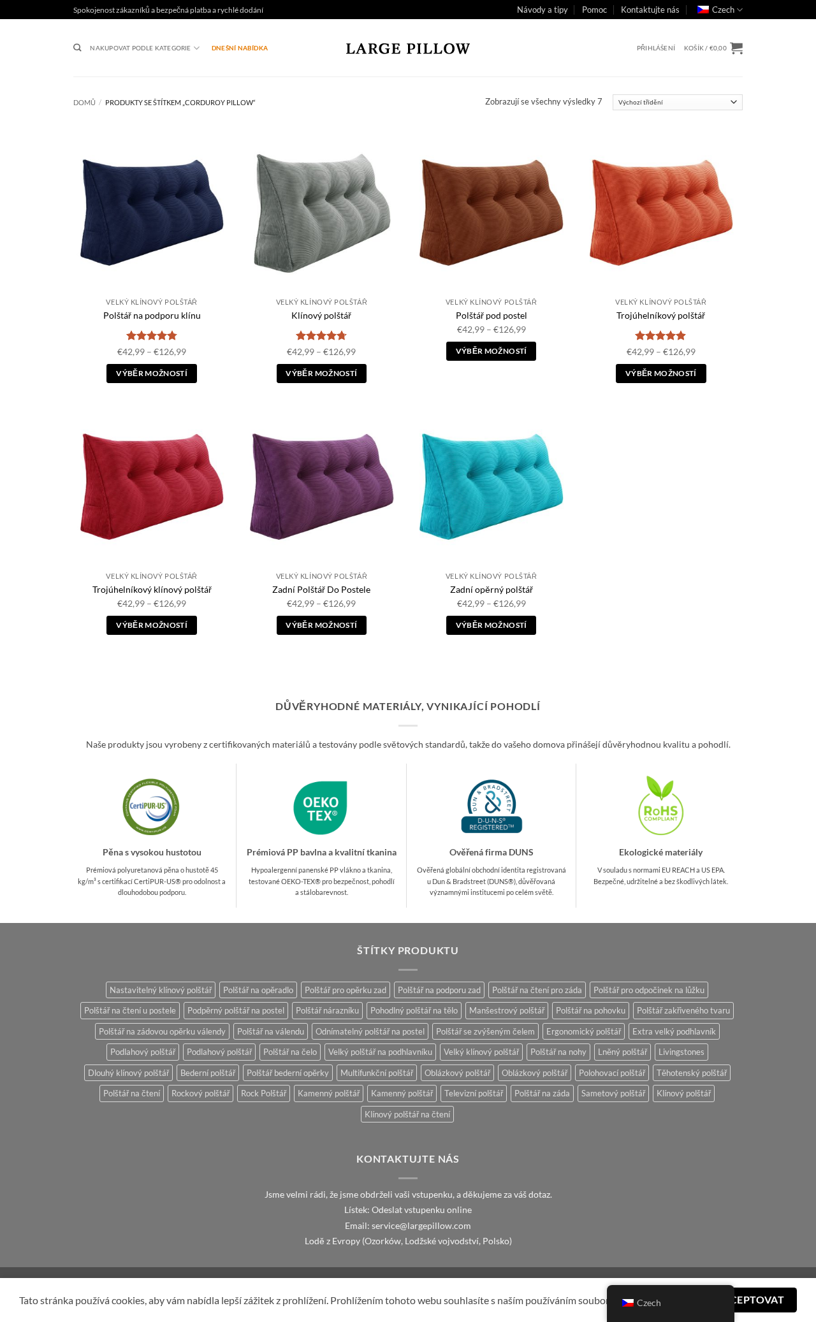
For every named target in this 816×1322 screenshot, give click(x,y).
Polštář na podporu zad (439, 990)
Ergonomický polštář (583, 1031)
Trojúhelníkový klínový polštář (152, 589)
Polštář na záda (542, 1093)
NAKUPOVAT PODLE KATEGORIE (140, 48)
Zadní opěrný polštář (491, 589)
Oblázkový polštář (457, 1073)
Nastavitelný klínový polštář (161, 990)
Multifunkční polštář (376, 1073)
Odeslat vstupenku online (422, 1210)
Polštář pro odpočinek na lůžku (649, 990)
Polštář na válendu (270, 1031)
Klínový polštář (321, 315)
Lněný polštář (622, 1052)
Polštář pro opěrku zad (345, 990)
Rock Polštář (263, 1093)
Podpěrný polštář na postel (235, 1010)
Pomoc (594, 9)
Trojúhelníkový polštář (660, 315)
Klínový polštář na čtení (407, 1114)
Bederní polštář (207, 1073)
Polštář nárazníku (327, 1010)
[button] (656, 48)
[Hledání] (77, 48)
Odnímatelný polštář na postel (370, 1031)
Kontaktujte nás (650, 9)
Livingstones (681, 1052)
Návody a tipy (542, 9)
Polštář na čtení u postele (130, 1010)
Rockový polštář (200, 1093)
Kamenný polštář (329, 1093)
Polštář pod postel (491, 315)
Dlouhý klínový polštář (128, 1073)
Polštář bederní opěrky (288, 1073)
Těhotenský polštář (692, 1073)
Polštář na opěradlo (258, 990)
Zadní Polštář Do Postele (321, 589)
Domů (84, 102)
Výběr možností (151, 373)
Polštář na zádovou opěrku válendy (162, 1031)
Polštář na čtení (131, 1093)
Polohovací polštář (612, 1073)
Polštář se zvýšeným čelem (485, 1031)
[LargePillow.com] (408, 48)
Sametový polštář (613, 1093)
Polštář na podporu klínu (152, 315)
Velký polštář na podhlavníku (380, 1052)
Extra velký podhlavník (674, 1031)
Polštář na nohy (558, 1052)
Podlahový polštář (142, 1052)
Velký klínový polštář (481, 1052)
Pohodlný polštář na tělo (414, 1010)
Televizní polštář (473, 1093)
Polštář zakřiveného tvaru (683, 1010)
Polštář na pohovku (590, 1010)
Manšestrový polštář (506, 1010)
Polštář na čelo (290, 1052)
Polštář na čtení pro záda (537, 990)
